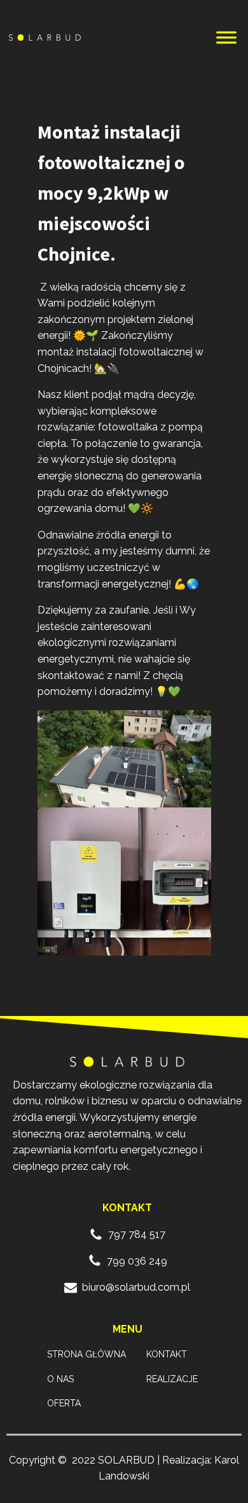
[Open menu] (226, 37)
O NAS (60, 1379)
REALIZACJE (172, 1379)
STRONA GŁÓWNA (86, 1354)
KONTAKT (166, 1354)
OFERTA (64, 1403)
